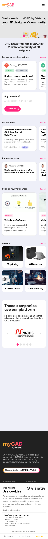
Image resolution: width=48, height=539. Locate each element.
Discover (42, 57)
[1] (24, 36)
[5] (30, 344)
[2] (21, 344)
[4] (27, 344)
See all (43, 123)
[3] (24, 344)
